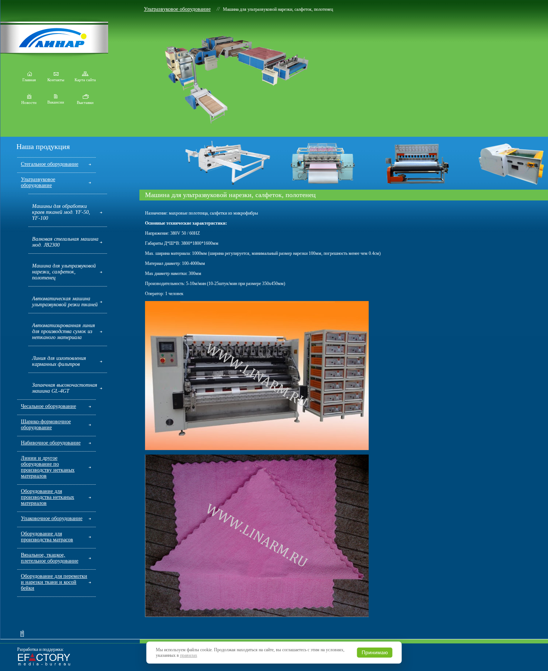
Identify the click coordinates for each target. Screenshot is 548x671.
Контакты (55, 79)
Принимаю (375, 652)
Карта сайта (85, 79)
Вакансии (55, 102)
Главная (29, 79)
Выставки (85, 102)
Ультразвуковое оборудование (177, 9)
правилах (188, 655)
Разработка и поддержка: (40, 649)
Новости (29, 102)
